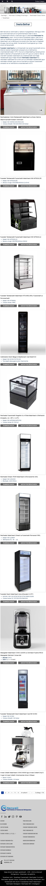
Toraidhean (6, 18)
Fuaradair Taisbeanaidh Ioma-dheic (30, 833)
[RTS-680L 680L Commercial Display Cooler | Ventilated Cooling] (22, 271)
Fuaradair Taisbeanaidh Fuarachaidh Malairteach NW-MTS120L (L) (20, 237)
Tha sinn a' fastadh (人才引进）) (8, 833)
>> (32, 793)
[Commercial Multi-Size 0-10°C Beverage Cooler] (22, 569)
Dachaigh (4, 15)
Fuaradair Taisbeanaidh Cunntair (30, 827)
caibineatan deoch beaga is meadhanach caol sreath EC (18, 357)
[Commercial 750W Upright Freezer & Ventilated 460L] (22, 452)
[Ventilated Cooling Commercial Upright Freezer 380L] (22, 511)
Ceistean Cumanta (4, 830)
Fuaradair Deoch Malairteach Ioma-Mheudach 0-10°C (16, 594)
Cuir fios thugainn (4, 827)
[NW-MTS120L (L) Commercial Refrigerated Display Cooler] (22, 212)
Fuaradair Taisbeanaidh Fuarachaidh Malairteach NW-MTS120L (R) (20, 178)
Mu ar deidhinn (3, 824)
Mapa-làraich (8, 872)
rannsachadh (8, 127)
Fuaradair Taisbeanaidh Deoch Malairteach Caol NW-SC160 (18, 714)
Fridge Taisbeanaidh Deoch (28, 824)
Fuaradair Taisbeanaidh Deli (29, 837)
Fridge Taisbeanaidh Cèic (28, 830)
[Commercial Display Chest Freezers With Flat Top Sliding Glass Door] (22, 92)
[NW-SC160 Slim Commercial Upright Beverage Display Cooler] (22, 689)
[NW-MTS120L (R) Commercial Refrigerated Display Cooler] (22, 154)
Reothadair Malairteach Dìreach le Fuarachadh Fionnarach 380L (20, 535)
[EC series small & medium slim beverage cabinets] (22, 332)
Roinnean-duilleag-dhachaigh (18, 15)
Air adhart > (25, 793)
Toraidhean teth (8, 877)
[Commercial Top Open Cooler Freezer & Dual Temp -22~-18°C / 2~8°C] (22, 391)
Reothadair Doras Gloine (37, 15)
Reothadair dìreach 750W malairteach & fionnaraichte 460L (19, 477)
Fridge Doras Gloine (27, 821)
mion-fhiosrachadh (29, 127)
